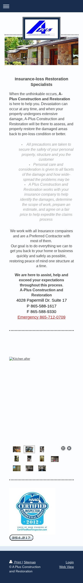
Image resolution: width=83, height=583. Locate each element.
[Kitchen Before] (17, 449)
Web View (66, 567)
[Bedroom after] (17, 468)
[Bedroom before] (55, 459)
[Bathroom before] (42, 449)
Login (70, 562)
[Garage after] (42, 468)
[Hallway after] (42, 458)
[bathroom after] (17, 458)
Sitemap (30, 562)
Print (17, 562)
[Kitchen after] (41, 400)
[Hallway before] (29, 458)
